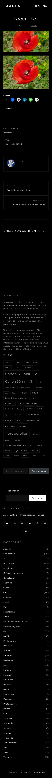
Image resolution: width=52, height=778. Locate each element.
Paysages (7, 699)
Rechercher (12, 491)
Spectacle (8, 723)
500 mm (8, 362)
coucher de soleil (24, 387)
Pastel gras (8, 694)
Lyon (7, 415)
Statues (7, 728)
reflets (35, 434)
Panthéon (10, 426)
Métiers (7, 670)
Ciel (5, 592)
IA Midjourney (10, 641)
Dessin (6, 602)
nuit (19, 420)
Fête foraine (9, 612)
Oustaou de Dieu (32, 420)
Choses (7, 587)
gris (32, 398)
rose (7, 440)
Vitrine (34, 455)
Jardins (6, 651)
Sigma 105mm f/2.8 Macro (26, 451)
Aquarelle (8, 549)
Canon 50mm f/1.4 (20, 381)
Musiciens (8, 680)
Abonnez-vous (39, 471)
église (43, 455)
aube (27, 362)
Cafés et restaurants (13, 573)
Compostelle (10, 387)
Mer (5, 665)
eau (6, 393)
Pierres (6, 709)
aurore (35, 362)
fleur (25, 392)
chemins (7, 583)
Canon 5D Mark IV (21, 374)
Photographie (10, 704)
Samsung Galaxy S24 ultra (18, 445)
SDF (5, 714)
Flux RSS (7, 355)
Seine (7, 451)
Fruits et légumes (12, 626)
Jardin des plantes (28, 403)
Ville (5, 747)
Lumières (7, 655)
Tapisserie (8, 738)
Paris (23, 426)
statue (16, 455)
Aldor (34, 26)
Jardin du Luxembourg (13, 409)
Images (12, 6)
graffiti (6, 636)
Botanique (8, 133)
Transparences (10, 743)
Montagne (8, 675)
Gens (5, 631)
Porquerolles (16, 433)
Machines (8, 660)
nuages (8, 420)
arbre (18, 362)
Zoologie (7, 757)
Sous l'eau (8, 718)
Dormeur (38, 387)
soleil (7, 455)
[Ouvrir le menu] (41, 6)
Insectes (7, 646)
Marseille (17, 415)
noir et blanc (33, 414)
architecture (9, 554)
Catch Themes (39, 772)
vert (25, 455)
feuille (14, 393)
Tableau (7, 733)
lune (39, 408)
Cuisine (7, 597)
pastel (6, 689)
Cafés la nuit (9, 578)
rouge (19, 144)
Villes (5, 752)
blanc (7, 367)
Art (4, 558)
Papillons (7, 684)
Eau (5, 607)
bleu (17, 367)
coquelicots (9, 144)
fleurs (35, 392)
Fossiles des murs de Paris (16, 621)
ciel (41, 382)
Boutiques (8, 568)
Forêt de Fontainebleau (15, 398)
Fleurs (6, 617)
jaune (29, 408)
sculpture (39, 445)
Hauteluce (9, 403)
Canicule (27, 367)
